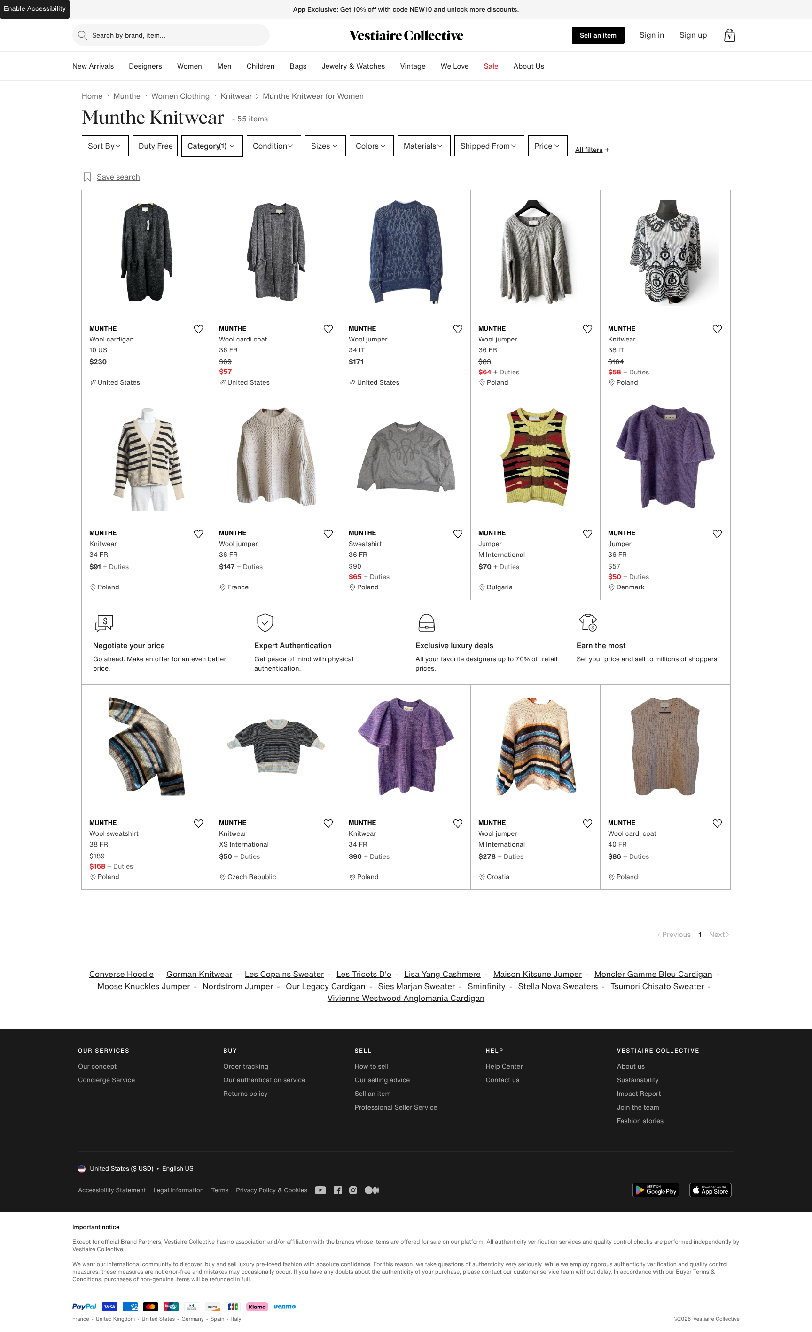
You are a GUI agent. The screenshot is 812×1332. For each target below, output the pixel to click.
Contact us (503, 1080)
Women (189, 66)
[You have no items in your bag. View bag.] (729, 35)
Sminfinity (486, 986)
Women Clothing (180, 96)
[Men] (239, 66)
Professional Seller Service (395, 1107)
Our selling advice (382, 1080)
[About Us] (551, 66)
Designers (145, 66)
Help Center (504, 1066)
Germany (192, 1319)
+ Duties (506, 372)
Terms (219, 1190)
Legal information (178, 1190)
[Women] (209, 66)
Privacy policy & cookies (271, 1190)
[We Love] (476, 66)
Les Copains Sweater (284, 974)
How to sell (371, 1066)
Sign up (693, 35)
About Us (529, 66)
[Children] (282, 66)
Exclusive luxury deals (454, 645)
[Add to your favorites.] (198, 329)
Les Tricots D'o (363, 974)
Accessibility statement (112, 1190)
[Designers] (169, 66)
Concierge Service (106, 1080)
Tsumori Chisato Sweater (657, 986)
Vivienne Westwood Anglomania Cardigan (406, 998)
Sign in (652, 35)
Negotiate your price (129, 645)
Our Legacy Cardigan (326, 986)
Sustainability (638, 1080)
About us (631, 1066)
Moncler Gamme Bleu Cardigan (653, 974)
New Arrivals (93, 66)
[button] (729, 35)
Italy (236, 1319)
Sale (491, 66)
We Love (455, 66)
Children (261, 66)
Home (92, 96)
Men (224, 66)
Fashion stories (640, 1121)
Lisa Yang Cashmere (442, 974)
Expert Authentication (293, 645)
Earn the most (601, 645)
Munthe (127, 96)
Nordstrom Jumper (238, 986)
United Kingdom (115, 1319)
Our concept (97, 1066)
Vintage (412, 66)
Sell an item (598, 35)
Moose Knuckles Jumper (143, 986)
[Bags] (314, 66)
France (80, 1319)
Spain (218, 1319)
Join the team (638, 1107)
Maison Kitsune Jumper (537, 974)
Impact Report (639, 1094)
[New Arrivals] (121, 66)
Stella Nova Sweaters (558, 986)
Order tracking (245, 1066)
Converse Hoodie (121, 974)
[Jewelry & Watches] (392, 66)
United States (158, 1319)
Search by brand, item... (128, 35)
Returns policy (245, 1094)
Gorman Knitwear (199, 974)
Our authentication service (264, 1080)
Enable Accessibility (35, 9)
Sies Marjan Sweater (416, 986)
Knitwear (236, 96)
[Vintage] (433, 66)
